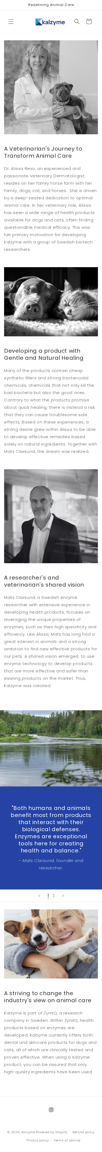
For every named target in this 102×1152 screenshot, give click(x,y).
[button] (11, 22)
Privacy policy (37, 1140)
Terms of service (67, 1140)
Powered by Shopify (51, 1132)
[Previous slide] (39, 896)
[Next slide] (63, 896)
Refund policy (84, 1132)
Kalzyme (28, 1132)
